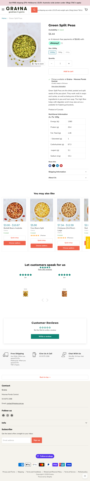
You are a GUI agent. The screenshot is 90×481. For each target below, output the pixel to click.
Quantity (52, 58)
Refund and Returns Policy (53, 472)
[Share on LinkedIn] (57, 165)
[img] (45, 267)
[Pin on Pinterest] (61, 165)
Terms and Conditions (33, 472)
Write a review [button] (45, 336)
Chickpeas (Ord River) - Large (67, 229)
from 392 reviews (45, 269)
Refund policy (83, 472)
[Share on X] (53, 165)
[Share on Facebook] (50, 165)
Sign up (37, 440)
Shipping (21, 472)
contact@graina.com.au (15, 403)
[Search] (34, 10)
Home (4, 18)
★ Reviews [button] (88, 242)
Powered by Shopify (45, 477)
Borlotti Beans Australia (13, 228)
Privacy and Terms (9, 472)
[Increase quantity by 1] (69, 63)
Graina (6, 230)
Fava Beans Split (37, 228)
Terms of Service (70, 472)
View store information (58, 86)
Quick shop (15, 238)
